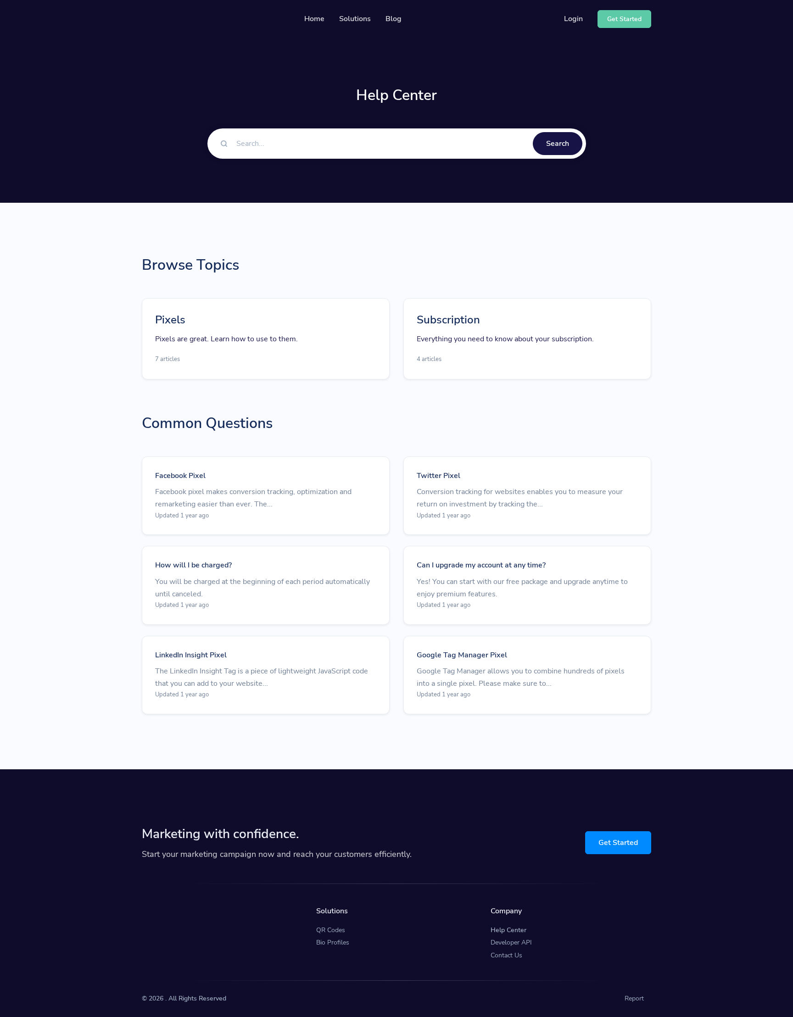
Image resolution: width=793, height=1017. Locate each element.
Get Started (618, 843)
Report (634, 998)
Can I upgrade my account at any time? (481, 565)
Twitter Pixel (438, 476)
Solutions (355, 19)
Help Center (508, 930)
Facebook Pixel (180, 476)
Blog (393, 19)
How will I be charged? (193, 565)
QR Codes (330, 930)
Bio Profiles (332, 942)
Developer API (511, 942)
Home (314, 19)
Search (557, 144)
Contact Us (506, 955)
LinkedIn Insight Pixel (191, 655)
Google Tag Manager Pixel (462, 655)
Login (573, 19)
